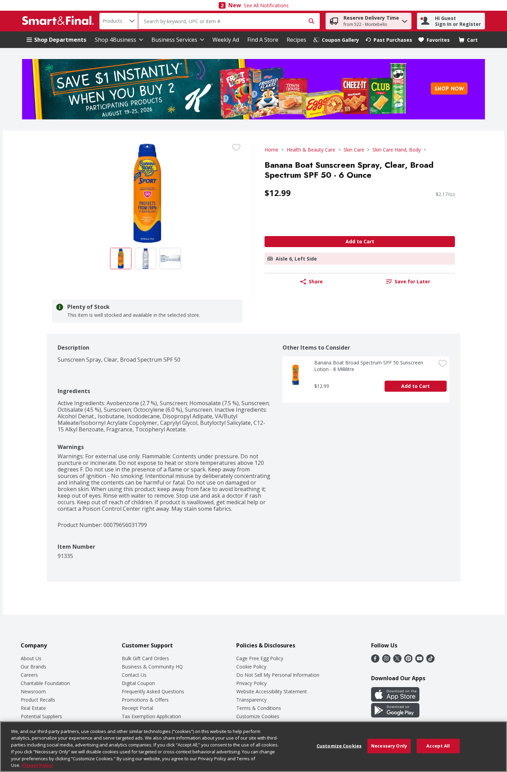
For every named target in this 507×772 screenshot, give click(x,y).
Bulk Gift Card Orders (145, 658)
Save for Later (412, 281)
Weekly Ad (225, 39)
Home (271, 149)
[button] (404, 19)
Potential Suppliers (41, 716)
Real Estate (33, 708)
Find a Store (262, 39)
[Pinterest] (408, 660)
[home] (59, 21)
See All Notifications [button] (266, 5)
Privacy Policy (251, 683)
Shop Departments (60, 39)
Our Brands (33, 666)
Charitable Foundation (45, 683)
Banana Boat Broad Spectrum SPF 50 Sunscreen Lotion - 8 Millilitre (369, 365)
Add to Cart (360, 241)
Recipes (296, 39)
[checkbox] (236, 147)
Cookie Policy (251, 666)
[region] (253, 746)
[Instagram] (386, 660)
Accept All (438, 746)
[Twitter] (397, 660)
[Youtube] (419, 660)
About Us (31, 658)
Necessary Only (389, 746)
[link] (336, 39)
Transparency (251, 699)
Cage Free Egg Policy (259, 658)
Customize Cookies (257, 716)
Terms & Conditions (258, 708)
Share (316, 281)
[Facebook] (375, 660)
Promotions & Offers (145, 699)
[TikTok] (430, 660)
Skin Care (354, 149)
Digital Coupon (138, 683)
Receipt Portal (137, 708)
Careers (29, 675)
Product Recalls (38, 699)
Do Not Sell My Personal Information (277, 675)
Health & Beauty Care (311, 149)
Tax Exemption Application (151, 716)
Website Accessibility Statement (271, 691)
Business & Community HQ (152, 666)
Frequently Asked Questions (153, 691)
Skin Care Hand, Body (396, 149)
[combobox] (118, 21)
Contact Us (134, 675)
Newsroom (33, 691)
